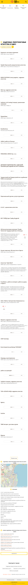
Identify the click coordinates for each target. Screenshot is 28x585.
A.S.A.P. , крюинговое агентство (9, 207)
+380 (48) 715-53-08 (14, 332)
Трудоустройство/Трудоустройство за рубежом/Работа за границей (13, 501)
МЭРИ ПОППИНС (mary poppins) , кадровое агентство (12, 506)
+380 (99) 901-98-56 (14, 396)
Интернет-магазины (17, 8)
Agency (2, 402)
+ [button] (2, 465)
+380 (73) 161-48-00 (14, 407)
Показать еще (14, 458)
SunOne (3, 413)
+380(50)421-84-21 (14, 201)
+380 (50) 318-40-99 (14, 135)
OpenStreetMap (20, 486)
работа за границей (6, 370)
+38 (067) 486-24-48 (14, 212)
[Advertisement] (14, 26)
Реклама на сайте (10, 579)
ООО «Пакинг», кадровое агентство (8, 511)
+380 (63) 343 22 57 (14, 313)
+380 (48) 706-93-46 (14, 256)
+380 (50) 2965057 (14, 171)
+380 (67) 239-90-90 (14, 96)
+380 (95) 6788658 (14, 441)
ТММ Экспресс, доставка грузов (9, 424)
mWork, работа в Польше (8, 141)
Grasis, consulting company (6, 519)
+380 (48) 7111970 (14, 122)
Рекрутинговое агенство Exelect (7, 504)
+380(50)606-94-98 (14, 190)
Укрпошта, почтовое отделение (9, 52)
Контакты (19, 579)
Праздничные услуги (23, 8)
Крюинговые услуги (7, 568)
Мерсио (3, 435)
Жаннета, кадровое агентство (9, 320)
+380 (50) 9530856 (14, 364)
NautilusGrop (4, 129)
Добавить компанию (6, 47)
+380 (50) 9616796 (14, 244)
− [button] (2, 467)
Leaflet (15, 486)
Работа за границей (14, 570)
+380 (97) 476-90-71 (14, 294)
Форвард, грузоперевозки (8, 358)
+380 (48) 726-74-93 (14, 58)
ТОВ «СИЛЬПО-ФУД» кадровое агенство (11, 391)
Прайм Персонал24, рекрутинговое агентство (13, 65)
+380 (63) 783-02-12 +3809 (14, 375)
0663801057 (14, 110)
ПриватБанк (4, 116)
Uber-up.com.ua (4, 525)
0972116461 (14, 351)
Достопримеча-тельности (3, 8)
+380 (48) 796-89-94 (14, 275)
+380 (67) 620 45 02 (14, 158)
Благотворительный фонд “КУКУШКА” (11, 347)
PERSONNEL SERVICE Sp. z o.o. (8, 154)
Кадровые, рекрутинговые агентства (6, 535)
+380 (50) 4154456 (14, 83)
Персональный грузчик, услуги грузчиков (12, 196)
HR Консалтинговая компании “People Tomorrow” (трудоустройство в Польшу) (12, 230)
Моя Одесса (5, 574)
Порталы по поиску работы (19, 568)
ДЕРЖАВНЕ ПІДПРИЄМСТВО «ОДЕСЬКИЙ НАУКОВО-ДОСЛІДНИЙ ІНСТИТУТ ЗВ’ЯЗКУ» (12, 165)
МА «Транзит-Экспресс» (6, 512)
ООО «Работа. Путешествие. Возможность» (13, 301)
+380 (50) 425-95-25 (14, 418)
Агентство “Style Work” (7, 263)
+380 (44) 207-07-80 (14, 429)
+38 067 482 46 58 (14, 147)
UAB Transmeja (5, 339)
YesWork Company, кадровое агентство (11, 381)
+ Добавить (14, 553)
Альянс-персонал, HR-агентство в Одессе (12, 250)
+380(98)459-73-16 (14, 71)
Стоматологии (10, 8)
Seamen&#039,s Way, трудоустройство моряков (11, 523)
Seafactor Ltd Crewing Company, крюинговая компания (12, 497)
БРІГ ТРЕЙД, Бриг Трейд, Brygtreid (10, 218)
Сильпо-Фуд (3, 516)
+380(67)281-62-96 (14, 223)
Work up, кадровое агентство (9, 90)
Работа (9, 574)
